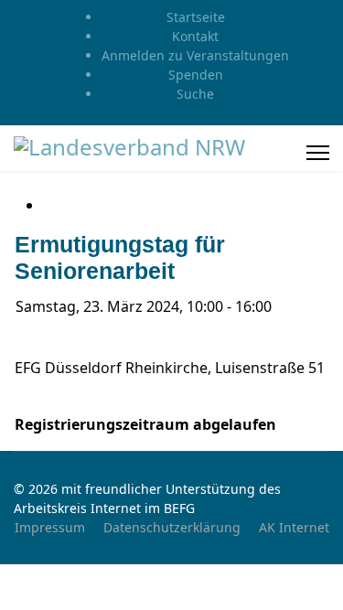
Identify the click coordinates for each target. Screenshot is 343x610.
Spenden (195, 74)
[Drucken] (48, 205)
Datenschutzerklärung (172, 527)
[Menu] (317, 152)
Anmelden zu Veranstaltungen (195, 55)
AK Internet (294, 527)
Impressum (50, 527)
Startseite (195, 17)
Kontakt (195, 36)
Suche (195, 93)
